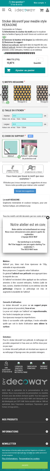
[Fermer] (48, 217)
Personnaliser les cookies (29, 458)
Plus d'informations (10, 458)
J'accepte (25, 465)
